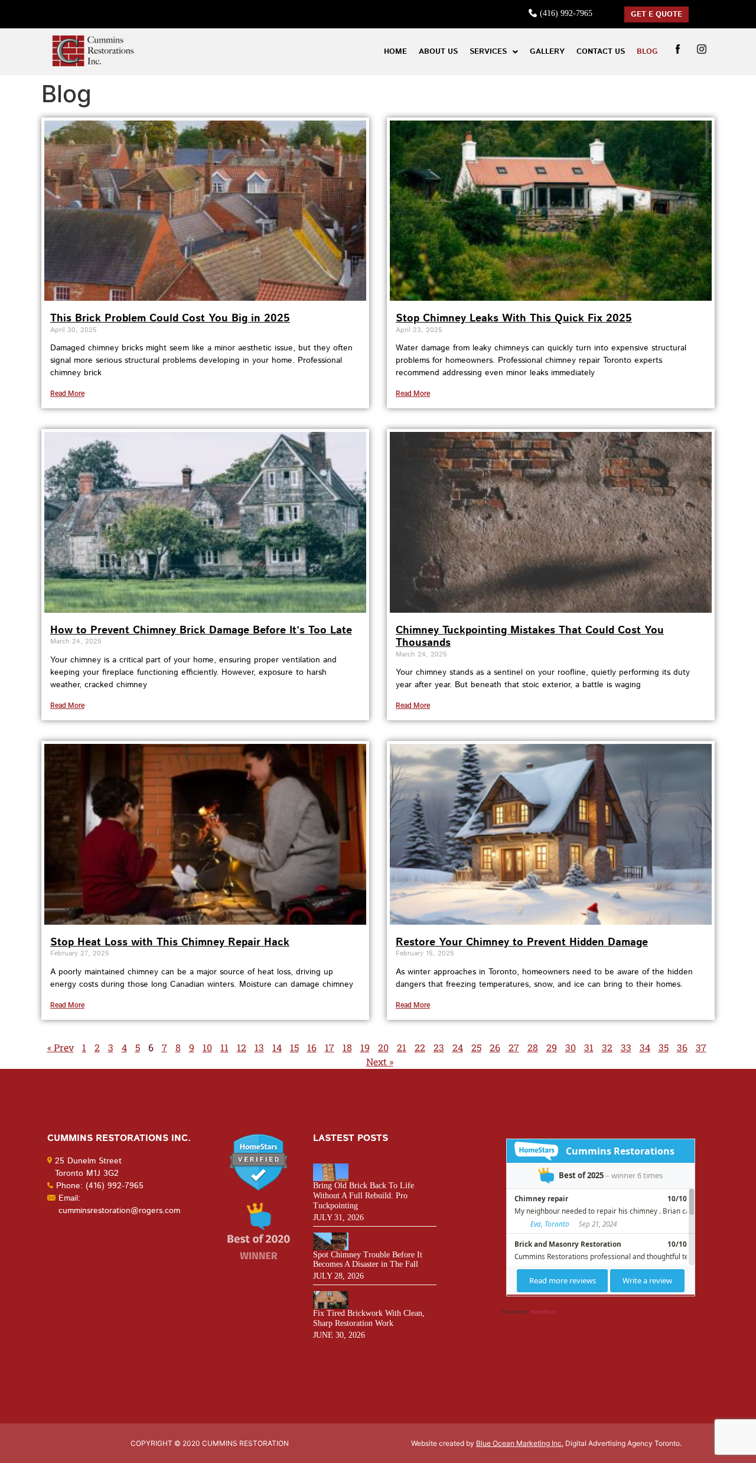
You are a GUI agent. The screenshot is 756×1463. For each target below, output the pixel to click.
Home (395, 51)
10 (207, 1047)
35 (664, 1047)
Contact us (600, 51)
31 (589, 1047)
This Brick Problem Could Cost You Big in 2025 (170, 318)
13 (259, 1047)
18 (347, 1047)
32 (607, 1047)
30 (570, 1047)
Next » (379, 1061)
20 (383, 1047)
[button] (494, 51)
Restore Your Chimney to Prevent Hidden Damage (522, 942)
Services (488, 51)
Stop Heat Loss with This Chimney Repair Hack (169, 942)
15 (294, 1047)
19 (365, 1047)
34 (645, 1047)
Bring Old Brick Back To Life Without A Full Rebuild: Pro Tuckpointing (363, 1195)
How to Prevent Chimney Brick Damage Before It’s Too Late (201, 630)
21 (401, 1047)
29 (551, 1047)
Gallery (547, 51)
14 (277, 1047)
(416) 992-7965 (566, 13)
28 (532, 1047)
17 (329, 1047)
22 (420, 1047)
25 (476, 1047)
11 (224, 1047)
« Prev (60, 1047)
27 (514, 1047)
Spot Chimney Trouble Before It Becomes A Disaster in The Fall (367, 1259)
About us (438, 51)
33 (626, 1047)
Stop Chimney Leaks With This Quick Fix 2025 (514, 318)
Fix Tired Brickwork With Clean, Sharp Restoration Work (369, 1318)
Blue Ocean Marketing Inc (519, 1443)
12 (241, 1047)
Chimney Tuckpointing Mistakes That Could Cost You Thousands (530, 637)
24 (457, 1047)
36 (682, 1047)
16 (312, 1047)
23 (439, 1047)
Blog (647, 51)
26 (495, 1047)
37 (701, 1047)
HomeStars (542, 1312)
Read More (67, 393)
